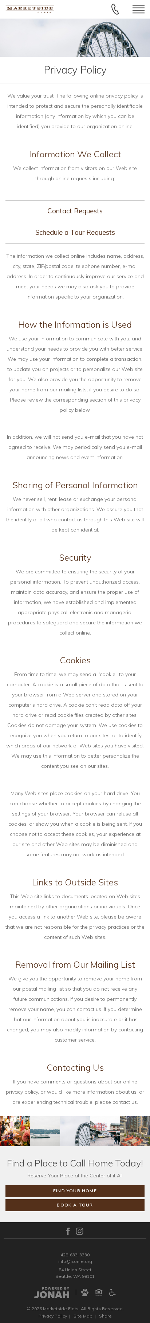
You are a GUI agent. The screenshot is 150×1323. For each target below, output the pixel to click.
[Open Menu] (139, 9)
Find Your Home (75, 1190)
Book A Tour (75, 1205)
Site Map (83, 1316)
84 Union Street (75, 1269)
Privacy (53, 1316)
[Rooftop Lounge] (135, 1131)
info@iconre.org (75, 1261)
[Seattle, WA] (15, 1131)
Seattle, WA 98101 (75, 1276)
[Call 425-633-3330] (115, 9)
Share (105, 1316)
